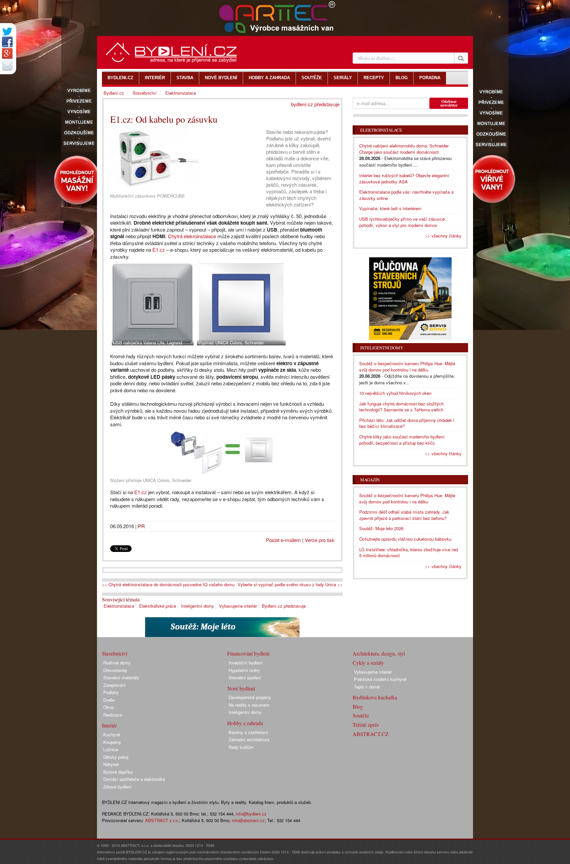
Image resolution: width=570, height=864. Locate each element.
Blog (358, 706)
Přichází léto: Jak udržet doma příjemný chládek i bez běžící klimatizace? (406, 423)
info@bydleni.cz (251, 814)
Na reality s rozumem (249, 705)
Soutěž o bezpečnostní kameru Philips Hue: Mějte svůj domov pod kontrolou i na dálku (407, 366)
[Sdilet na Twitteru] (7, 31)
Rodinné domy (117, 662)
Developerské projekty (250, 697)
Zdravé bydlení (117, 787)
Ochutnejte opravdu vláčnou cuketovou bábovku (405, 539)
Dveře (108, 700)
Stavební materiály (121, 677)
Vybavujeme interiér (238, 606)
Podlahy (111, 692)
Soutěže (361, 715)
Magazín (370, 480)
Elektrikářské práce (157, 606)
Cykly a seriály (368, 662)
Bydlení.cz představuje (284, 606)
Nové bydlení (241, 688)
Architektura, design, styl (379, 653)
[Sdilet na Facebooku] (7, 42)
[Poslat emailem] (7, 65)
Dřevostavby (115, 670)
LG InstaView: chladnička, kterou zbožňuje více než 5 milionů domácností (409, 552)
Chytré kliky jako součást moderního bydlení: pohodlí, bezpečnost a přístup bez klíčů (402, 439)
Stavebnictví (145, 93)
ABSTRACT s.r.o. (162, 820)
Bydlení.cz (114, 93)
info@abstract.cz (248, 820)
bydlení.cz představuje (315, 104)
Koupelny (112, 742)
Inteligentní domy (197, 606)
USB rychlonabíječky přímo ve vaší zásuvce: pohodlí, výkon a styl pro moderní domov (402, 222)
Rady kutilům (241, 747)
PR (141, 526)
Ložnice (110, 749)
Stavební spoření (245, 677)
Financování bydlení (248, 653)
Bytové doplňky (118, 772)
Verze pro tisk (319, 539)
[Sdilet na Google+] (7, 53)
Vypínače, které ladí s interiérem (390, 208)
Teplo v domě (367, 687)
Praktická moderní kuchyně (380, 679)
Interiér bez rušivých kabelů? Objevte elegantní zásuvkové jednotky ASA (404, 178)
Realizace (112, 715)
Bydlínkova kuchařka (375, 697)
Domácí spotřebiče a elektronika (134, 779)
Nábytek (111, 764)
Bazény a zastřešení (248, 732)
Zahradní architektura (249, 739)
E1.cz (158, 249)
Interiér (109, 725)
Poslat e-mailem (283, 539)
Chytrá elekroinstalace (192, 236)
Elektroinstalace (119, 606)
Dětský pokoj (115, 757)
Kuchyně (111, 734)
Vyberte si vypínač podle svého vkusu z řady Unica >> (290, 585)
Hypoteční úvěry (244, 670)
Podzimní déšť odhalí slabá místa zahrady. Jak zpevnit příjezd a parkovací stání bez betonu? (404, 515)
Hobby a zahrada (245, 723)
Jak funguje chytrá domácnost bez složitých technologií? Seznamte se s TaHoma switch (401, 406)
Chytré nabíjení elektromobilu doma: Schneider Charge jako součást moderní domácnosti (404, 149)
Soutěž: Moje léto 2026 (381, 528)
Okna (108, 707)
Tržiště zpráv (366, 724)
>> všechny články (443, 236)
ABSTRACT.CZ (371, 733)
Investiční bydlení (246, 662)
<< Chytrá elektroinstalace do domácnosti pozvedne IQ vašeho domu (168, 585)
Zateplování (114, 685)
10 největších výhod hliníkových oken (395, 393)
